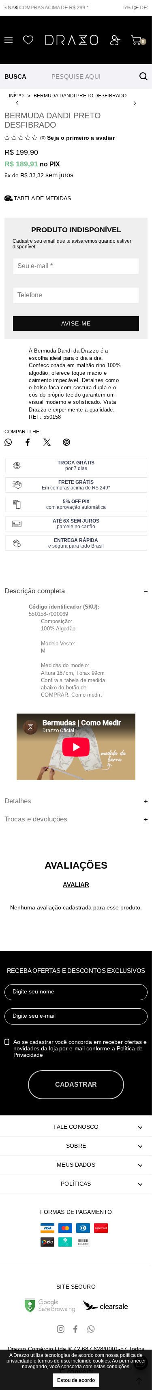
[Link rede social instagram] (61, 1329)
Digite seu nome (33, 991)
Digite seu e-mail (34, 1015)
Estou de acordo (76, 1380)
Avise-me (76, 323)
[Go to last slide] (18, 103)
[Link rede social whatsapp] (91, 1329)
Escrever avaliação (76, 884)
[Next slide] (134, 7)
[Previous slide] (17, 7)
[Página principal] (71, 40)
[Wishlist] (28, 40)
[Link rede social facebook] (76, 1329)
